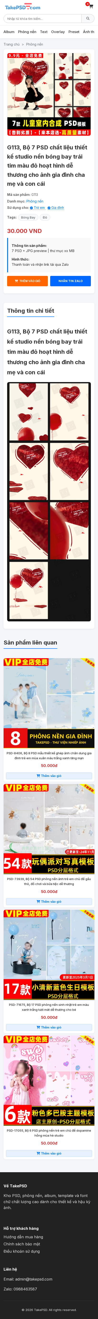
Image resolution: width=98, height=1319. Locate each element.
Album (9, 31)
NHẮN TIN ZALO (71, 281)
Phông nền (27, 31)
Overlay (58, 31)
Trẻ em (39, 208)
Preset (74, 31)
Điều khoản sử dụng (22, 1251)
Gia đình (57, 208)
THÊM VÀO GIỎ (30, 281)
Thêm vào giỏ (50, 776)
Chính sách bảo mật (22, 1244)
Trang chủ (12, 44)
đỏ (45, 217)
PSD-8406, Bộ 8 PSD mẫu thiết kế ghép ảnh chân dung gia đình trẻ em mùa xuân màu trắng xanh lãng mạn (49, 755)
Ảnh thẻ (89, 31)
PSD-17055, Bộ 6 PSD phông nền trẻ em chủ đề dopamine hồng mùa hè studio (49, 1133)
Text (44, 31)
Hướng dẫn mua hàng (23, 1237)
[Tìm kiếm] (88, 18)
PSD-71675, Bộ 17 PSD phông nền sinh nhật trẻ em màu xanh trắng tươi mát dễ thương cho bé (49, 1007)
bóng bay (28, 217)
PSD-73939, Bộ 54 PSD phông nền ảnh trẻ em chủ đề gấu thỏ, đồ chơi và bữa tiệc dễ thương (49, 881)
